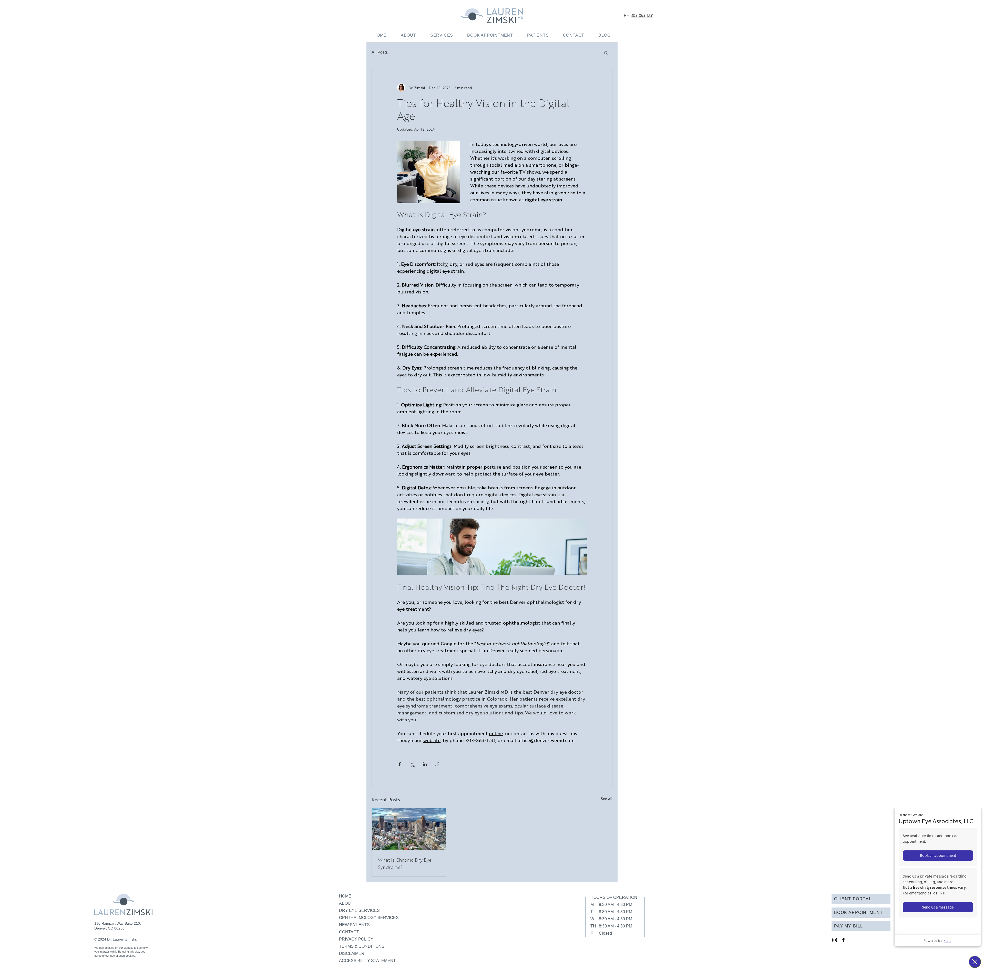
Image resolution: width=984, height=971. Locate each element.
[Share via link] (437, 764)
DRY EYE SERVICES (359, 910)
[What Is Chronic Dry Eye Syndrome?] (409, 829)
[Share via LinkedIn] (424, 764)
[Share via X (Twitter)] (412, 764)
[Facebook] (843, 940)
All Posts (380, 52)
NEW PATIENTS (354, 925)
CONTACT (349, 932)
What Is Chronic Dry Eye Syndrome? (405, 863)
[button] (441, 35)
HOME (345, 896)
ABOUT (346, 903)
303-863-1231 (642, 15)
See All (606, 798)
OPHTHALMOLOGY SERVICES (369, 917)
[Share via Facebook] (399, 764)
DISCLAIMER (351, 953)
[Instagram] (835, 940)
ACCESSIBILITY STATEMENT (367, 960)
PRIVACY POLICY (356, 939)
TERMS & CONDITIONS (361, 946)
